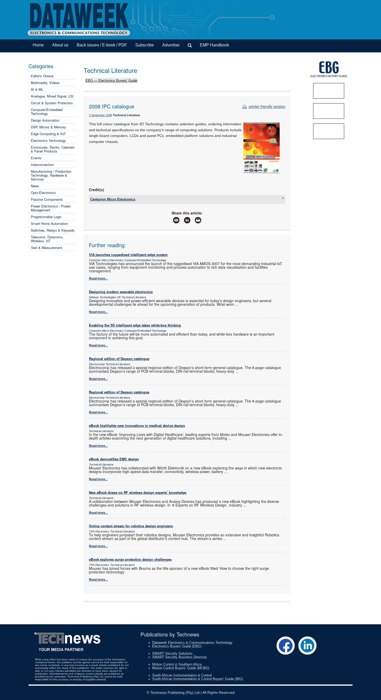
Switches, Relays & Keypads (53, 230)
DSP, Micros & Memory (48, 126)
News (35, 185)
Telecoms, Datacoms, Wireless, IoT (47, 238)
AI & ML (37, 89)
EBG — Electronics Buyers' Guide (111, 80)
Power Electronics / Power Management (50, 208)
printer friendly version (266, 106)
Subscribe (144, 45)
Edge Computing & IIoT (48, 133)
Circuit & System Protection (52, 102)
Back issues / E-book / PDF (102, 45)
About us (60, 45)
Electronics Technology (48, 140)
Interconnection (42, 164)
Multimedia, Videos (45, 82)
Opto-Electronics (43, 192)
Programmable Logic (46, 216)
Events (36, 157)
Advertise (171, 45)
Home (38, 45)
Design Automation (45, 120)
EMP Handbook (214, 45)
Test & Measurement (46, 247)
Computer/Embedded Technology (46, 111)
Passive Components (47, 199)
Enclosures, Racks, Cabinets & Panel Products (53, 149)
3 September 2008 (100, 115)
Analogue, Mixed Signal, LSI (52, 96)
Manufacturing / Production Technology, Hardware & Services (51, 175)
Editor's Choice (42, 75)
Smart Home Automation (49, 223)
